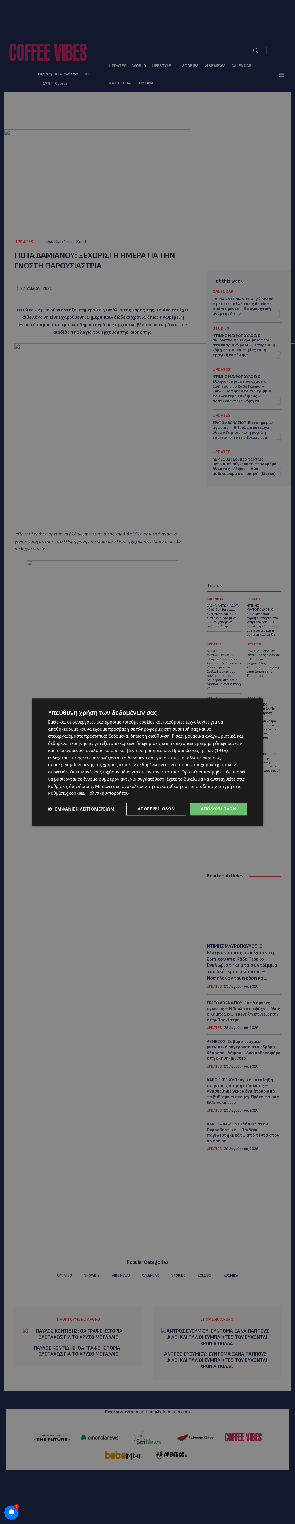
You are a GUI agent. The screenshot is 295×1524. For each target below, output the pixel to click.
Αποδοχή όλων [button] (218, 808)
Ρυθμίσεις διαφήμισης (70, 786)
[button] (81, 809)
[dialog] (147, 762)
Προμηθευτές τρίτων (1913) (200, 750)
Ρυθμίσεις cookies (66, 793)
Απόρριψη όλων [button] (156, 808)
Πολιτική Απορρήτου (107, 793)
